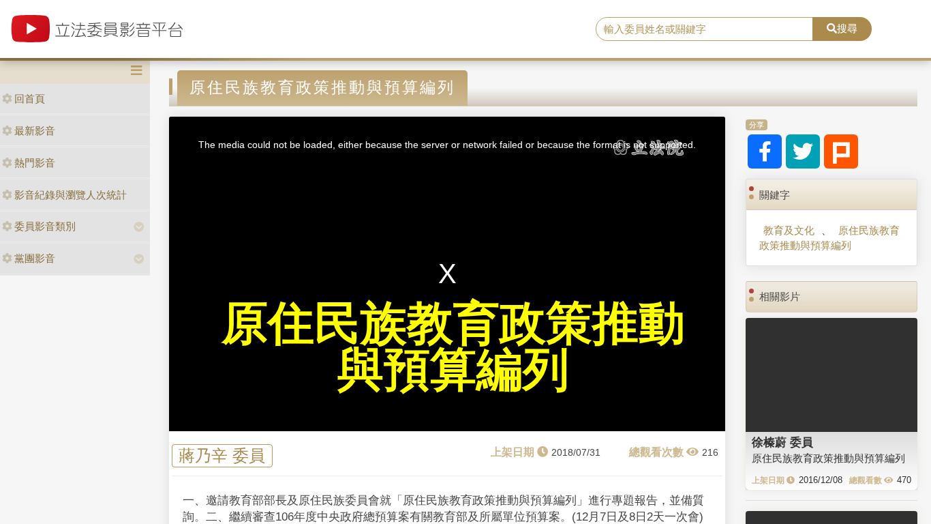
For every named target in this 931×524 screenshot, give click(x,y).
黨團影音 (34, 258)
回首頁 (29, 98)
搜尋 (847, 28)
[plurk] (841, 151)
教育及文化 (788, 230)
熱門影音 (34, 163)
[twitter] (803, 151)
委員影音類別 (45, 226)
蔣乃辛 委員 (222, 455)
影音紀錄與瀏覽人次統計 (70, 195)
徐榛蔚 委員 (782, 442)
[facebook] (765, 151)
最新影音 (34, 130)
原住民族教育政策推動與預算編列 (829, 237)
